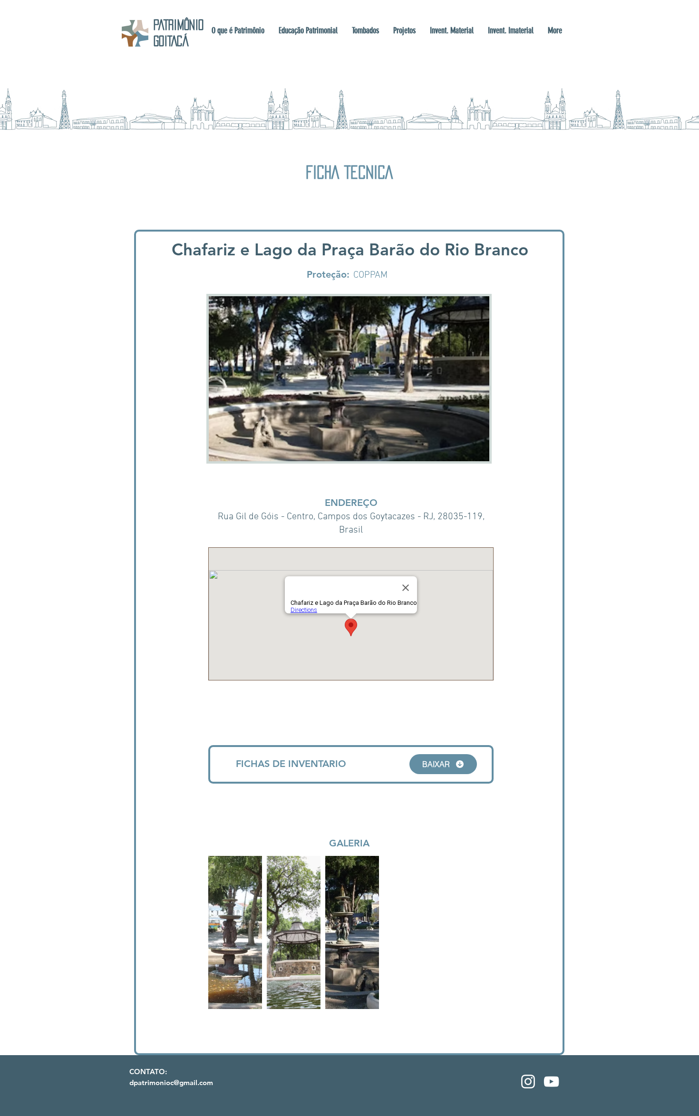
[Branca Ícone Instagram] (528, 1081)
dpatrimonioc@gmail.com (171, 1082)
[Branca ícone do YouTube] (551, 1081)
